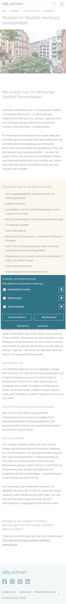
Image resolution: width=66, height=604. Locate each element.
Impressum (43, 326)
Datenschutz (23, 326)
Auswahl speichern (17, 317)
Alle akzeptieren (49, 317)
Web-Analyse (15, 298)
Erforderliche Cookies (19, 289)
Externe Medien (16, 306)
